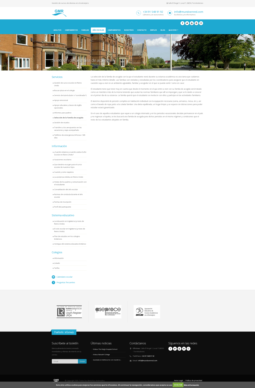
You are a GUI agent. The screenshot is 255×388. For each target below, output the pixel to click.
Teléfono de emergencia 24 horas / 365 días (69, 136)
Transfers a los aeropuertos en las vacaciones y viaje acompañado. (68, 128)
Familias (85, 30)
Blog (163, 30)
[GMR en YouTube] (192, 23)
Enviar (82, 361)
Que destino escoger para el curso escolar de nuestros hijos (68, 165)
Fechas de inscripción (62, 202)
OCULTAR (178, 385)
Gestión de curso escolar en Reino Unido (68, 84)
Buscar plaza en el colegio (64, 90)
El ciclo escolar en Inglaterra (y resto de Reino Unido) (69, 230)
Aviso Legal (178, 380)
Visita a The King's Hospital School (105, 349)
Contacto (141, 30)
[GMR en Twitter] (187, 23)
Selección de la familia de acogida (68, 118)
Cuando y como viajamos (64, 172)
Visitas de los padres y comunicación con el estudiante (70, 183)
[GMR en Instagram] (201, 23)
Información (59, 258)
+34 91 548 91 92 (153, 12)
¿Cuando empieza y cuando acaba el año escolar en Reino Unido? (70, 153)
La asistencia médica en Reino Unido (68, 177)
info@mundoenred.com (188, 12)
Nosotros (128, 30)
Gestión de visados (61, 122)
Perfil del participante (62, 207)
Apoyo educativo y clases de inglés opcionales (68, 106)
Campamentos (71, 30)
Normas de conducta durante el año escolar (68, 195)
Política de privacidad (194, 380)
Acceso (173, 30)
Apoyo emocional (61, 100)
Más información (191, 385)
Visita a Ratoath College (101, 354)
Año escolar (98, 30)
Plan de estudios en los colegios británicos (67, 237)
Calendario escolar (65, 277)
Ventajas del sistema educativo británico (70, 244)
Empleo (153, 30)
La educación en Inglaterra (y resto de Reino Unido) (69, 222)
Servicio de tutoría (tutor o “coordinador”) (70, 95)
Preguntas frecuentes (66, 282)
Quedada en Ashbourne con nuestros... (107, 360)
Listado (57, 263)
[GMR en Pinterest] (196, 23)
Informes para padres (62, 113)
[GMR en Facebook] (182, 23)
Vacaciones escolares (62, 159)
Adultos (57, 30)
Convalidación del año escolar (66, 189)
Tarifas (57, 268)
